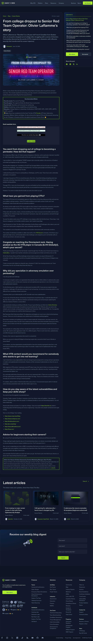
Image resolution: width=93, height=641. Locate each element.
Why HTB (32, 3)
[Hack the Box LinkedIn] (17, 638)
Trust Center (82, 596)
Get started (85, 54)
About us (81, 584)
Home (4, 16)
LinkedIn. (53, 468)
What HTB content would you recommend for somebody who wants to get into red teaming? (78, 41)
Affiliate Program (70, 629)
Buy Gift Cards (83, 633)
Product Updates (83, 603)
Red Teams (53, 587)
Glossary (68, 605)
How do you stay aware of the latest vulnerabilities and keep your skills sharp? (77, 45)
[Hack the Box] (8, 580)
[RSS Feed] (77, 64)
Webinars (68, 591)
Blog (9, 16)
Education (52, 601)
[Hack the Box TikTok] (22, 638)
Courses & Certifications (37, 587)
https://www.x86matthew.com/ (13, 426)
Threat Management (55, 619)
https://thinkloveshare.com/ (12, 421)
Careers (81, 589)
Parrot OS (68, 612)
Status (81, 605)
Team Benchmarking (55, 615)
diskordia (10, 519)
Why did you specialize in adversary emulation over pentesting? (78, 36)
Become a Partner (84, 621)
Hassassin (9, 46)
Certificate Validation (84, 594)
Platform (40, 3)
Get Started (88, 3)
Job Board (34, 621)
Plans (46, 3)
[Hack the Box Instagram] (7, 638)
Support (81, 612)
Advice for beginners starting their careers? (78, 49)
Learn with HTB (70, 596)
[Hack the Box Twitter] (12, 638)
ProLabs (38, 113)
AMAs (67, 594)
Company (61, 3)
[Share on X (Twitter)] (73, 64)
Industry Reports (70, 589)
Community (69, 584)
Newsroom (82, 587)
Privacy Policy (68, 637)
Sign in (79, 3)
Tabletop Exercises (36, 600)
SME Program (69, 632)
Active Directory (52, 305)
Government (53, 598)
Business (73, 3)
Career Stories (16, 16)
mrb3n (68, 519)
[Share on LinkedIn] (70, 64)
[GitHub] (37, 638)
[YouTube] (32, 638)
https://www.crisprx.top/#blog (12, 416)
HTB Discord (39, 232)
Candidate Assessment (56, 617)
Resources (53, 3)
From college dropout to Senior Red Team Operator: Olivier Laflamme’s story (77, 19)
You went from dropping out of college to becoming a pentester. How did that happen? (78, 23)
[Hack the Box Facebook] (2, 638)
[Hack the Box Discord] (42, 638)
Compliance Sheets (71, 603)
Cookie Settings (59, 637)
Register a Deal (83, 623)
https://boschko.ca (46, 405)
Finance (52, 603)
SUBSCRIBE (31, 141)
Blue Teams (53, 589)
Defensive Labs (35, 614)
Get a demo (72, 54)
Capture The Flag (36, 598)
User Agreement (76, 637)
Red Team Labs (35, 617)
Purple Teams (53, 591)
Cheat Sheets (69, 601)
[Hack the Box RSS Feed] (27, 638)
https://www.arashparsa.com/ (12, 418)
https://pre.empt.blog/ (10, 424)
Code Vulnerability (54, 622)
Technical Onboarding (55, 612)
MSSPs (52, 605)
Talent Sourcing (35, 603)
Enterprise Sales (83, 614)
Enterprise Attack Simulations (39, 591)
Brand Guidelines (83, 591)
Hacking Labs (35, 612)
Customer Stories (70, 598)
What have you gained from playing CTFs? (77, 27)
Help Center (69, 614)
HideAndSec (6, 253)
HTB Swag (82, 630)
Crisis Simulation (54, 624)
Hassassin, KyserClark (43, 519)
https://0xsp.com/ (9, 429)
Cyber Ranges (35, 589)
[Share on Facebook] (67, 64)
